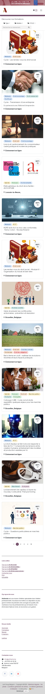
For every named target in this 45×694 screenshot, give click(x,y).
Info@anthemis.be (10, 659)
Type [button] (7, 23)
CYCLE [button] (31, 23)
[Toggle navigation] (41, 10)
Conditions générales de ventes (17, 686)
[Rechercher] (29, 27)
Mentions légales (33, 684)
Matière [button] (19, 23)
